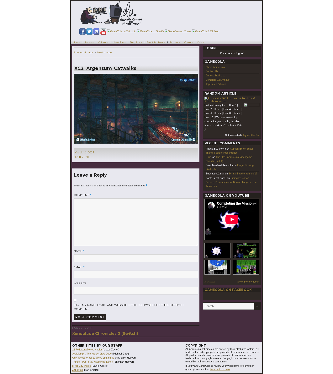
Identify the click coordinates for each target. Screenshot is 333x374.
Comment (82, 195)
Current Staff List (215, 75)
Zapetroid (77, 369)
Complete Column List (218, 79)
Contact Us (212, 71)
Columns (103, 42)
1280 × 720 (82, 157)
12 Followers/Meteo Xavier (87, 349)
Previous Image (83, 52)
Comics (188, 42)
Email (79, 267)
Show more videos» (248, 281)
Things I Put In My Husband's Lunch (92, 361)
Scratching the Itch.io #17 (243, 173)
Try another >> (251, 135)
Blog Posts (136, 42)
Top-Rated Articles (216, 84)
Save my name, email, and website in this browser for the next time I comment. (129, 307)
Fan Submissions (155, 42)
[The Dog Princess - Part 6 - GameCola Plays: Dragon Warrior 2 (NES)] (246, 267)
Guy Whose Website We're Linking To (93, 357)
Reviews (88, 42)
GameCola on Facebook (228, 290)
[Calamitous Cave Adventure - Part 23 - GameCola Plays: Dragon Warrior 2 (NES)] (217, 267)
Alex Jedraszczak (220, 369)
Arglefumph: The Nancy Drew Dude (92, 353)
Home (76, 42)
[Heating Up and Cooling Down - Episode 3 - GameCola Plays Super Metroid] (246, 250)
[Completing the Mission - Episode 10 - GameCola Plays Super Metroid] (217, 250)
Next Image (104, 52)
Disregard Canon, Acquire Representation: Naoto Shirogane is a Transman (231, 182)
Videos (200, 42)
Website (80, 283)
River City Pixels (81, 365)
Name (79, 251)
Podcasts (175, 42)
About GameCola (215, 67)
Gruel (209, 157)
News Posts (119, 42)
